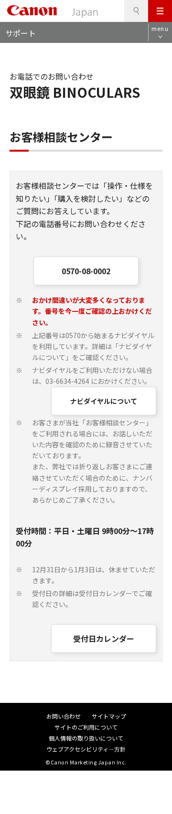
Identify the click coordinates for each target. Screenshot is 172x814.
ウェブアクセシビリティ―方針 (86, 749)
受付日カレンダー (103, 638)
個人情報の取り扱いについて (86, 738)
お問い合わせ (63, 716)
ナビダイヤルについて (103, 401)
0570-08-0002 (86, 271)
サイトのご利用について (86, 727)
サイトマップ (109, 716)
